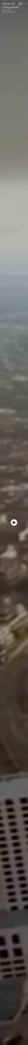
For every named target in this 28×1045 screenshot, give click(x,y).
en (23, 3)
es (25, 3)
